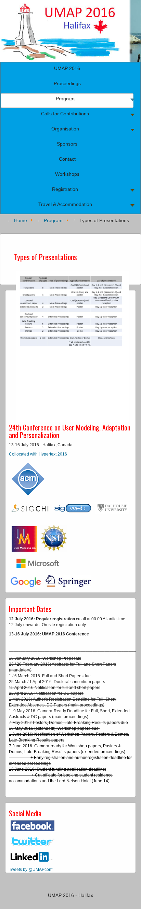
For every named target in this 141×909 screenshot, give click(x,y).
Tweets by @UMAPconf (30, 869)
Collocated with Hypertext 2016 (38, 454)
